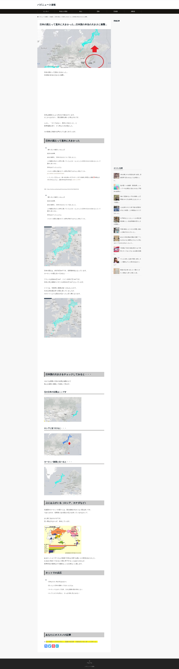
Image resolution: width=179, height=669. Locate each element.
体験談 (133, 11)
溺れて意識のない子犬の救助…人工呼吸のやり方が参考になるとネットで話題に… (127, 199)
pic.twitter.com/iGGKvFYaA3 (55, 173)
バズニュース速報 (46, 5)
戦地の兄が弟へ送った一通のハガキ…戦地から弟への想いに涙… (130, 271)
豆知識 (116, 11)
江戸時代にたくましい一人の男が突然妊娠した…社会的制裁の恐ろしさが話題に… (127, 221)
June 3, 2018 (76, 179)
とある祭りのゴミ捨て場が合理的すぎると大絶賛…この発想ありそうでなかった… (127, 210)
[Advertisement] (74, 98)
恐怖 (98, 11)
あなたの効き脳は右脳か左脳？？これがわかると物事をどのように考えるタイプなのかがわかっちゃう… (127, 240)
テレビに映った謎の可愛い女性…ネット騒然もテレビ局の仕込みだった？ (127, 262)
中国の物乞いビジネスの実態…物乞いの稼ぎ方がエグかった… (130, 230)
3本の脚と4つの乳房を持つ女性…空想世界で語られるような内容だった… (127, 177)
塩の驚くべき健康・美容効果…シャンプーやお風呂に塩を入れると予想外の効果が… (127, 188)
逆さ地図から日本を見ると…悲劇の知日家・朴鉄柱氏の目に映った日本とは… (72, 642)
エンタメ (46, 11)
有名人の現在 (63, 11)
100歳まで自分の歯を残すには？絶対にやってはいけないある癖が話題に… (127, 251)
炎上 (80, 11)
